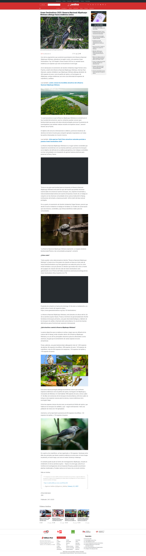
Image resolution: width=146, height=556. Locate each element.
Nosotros (77, 549)
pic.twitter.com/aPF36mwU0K (61, 483)
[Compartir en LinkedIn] (50, 523)
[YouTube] (95, 4)
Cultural (67, 540)
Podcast (86, 8)
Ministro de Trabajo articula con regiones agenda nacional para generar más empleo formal (99, 58)
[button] (40, 515)
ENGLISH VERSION (61, 537)
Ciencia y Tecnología (70, 547)
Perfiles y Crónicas (69, 546)
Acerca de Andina (71, 551)
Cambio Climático (69, 549)
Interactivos (78, 544)
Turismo (82, 1)
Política (58, 543)
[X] (90, 4)
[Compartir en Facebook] (48, 523)
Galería (70, 8)
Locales (58, 546)
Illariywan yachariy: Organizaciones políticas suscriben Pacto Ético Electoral (57, 520)
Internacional (59, 549)
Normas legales (76, 1)
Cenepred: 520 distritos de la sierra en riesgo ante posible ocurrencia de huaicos (98, 67)
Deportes (68, 543)
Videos (81, 8)
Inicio (58, 540)
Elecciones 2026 (88, 538)
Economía (59, 544)
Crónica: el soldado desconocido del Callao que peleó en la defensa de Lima (99, 62)
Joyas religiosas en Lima (90, 541)
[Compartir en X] (49, 523)
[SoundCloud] (100, 4)
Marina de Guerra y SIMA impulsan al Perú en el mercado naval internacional (45, 520)
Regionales (59, 547)
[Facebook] (88, 4)
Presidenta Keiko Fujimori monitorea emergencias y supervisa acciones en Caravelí (83, 520)
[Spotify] (103, 4)
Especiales (69, 1)
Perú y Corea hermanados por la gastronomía (93, 547)
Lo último (58, 8)
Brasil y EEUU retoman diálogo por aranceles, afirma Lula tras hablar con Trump (70, 520)
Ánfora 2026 (68, 541)
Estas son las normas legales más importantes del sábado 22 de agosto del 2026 (99, 37)
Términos (77, 551)
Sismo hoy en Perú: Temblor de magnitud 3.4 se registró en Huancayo (98, 47)
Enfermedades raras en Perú (90, 540)
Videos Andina (45, 506)
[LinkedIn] (93, 4)
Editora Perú (65, 551)
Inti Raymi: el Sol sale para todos (91, 548)
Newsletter (92, 8)
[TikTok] (105, 4)
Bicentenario (58, 1)
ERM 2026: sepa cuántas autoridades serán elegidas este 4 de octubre (99, 28)
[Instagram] (98, 4)
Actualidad (64, 8)
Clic (67, 544)
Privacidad (82, 551)
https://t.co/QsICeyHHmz (49, 483)
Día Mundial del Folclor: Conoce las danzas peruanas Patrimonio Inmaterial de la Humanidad (99, 32)
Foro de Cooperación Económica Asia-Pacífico (94, 543)
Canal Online (75, 8)
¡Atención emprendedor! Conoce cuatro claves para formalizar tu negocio (99, 72)
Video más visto (99, 12)
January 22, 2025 (73, 486)
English (43, 4)
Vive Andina (87, 1)
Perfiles (64, 1)
